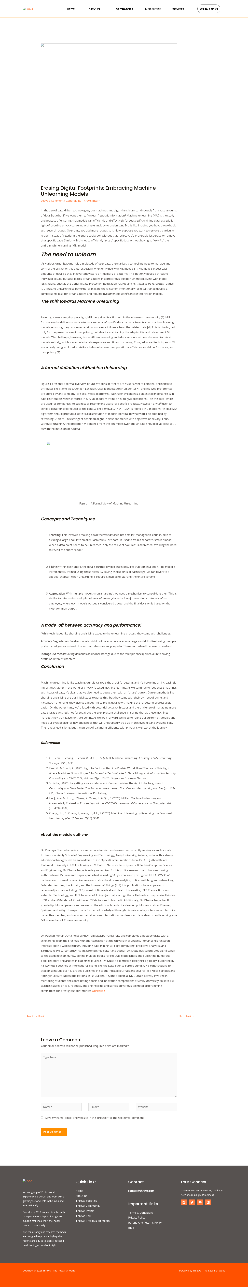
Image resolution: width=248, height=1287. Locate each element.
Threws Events (85, 1211)
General (71, 201)
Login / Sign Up (209, 8)
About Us (94, 8)
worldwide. (98, 991)
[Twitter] (192, 1202)
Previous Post (33, 1016)
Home (71, 8)
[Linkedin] (208, 1202)
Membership (153, 9)
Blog (131, 1228)
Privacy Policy (136, 1217)
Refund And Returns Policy (145, 1222)
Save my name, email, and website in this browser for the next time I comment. (94, 1118)
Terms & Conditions (140, 1212)
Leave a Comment (52, 201)
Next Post (187, 1016)
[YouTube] (200, 1202)
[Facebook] (184, 1202)
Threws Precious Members (93, 1221)
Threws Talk (83, 1216)
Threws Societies (86, 1201)
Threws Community (88, 1206)
